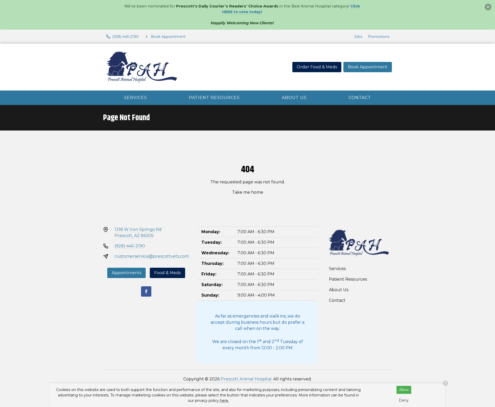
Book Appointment (367, 66)
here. (224, 400)
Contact (360, 97)
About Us (294, 97)
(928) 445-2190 (129, 245)
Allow (404, 389)
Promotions (378, 36)
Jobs (358, 36)
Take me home (247, 192)
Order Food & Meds (317, 66)
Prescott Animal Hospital (246, 379)
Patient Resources (214, 97)
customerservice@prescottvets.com (151, 256)
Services (135, 97)
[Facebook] (146, 291)
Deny (404, 400)
